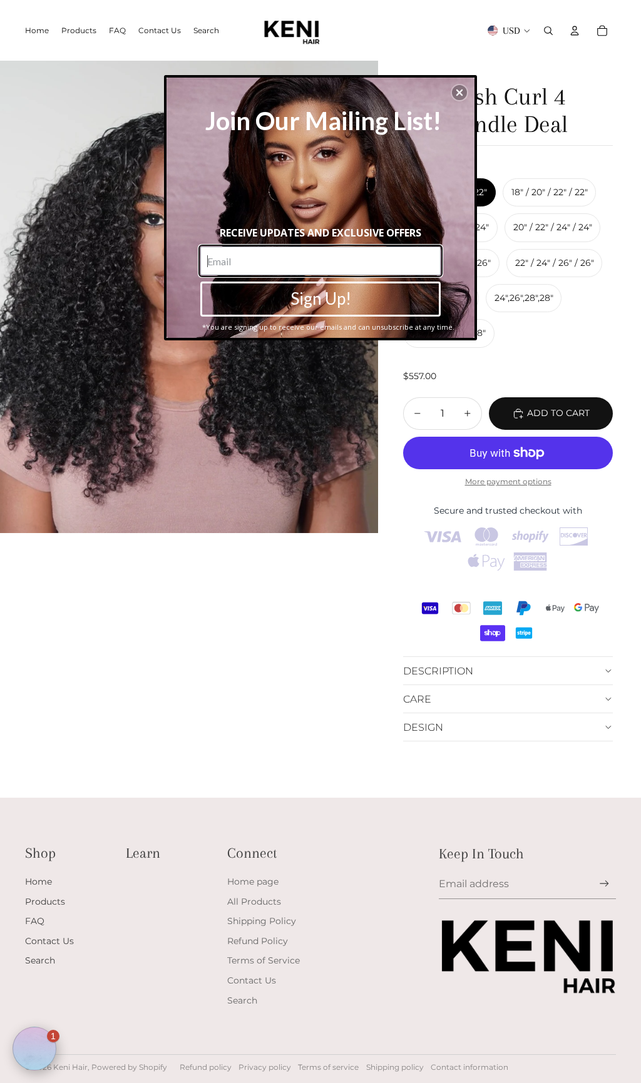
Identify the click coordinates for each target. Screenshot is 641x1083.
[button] (459, 92)
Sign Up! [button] (320, 298)
